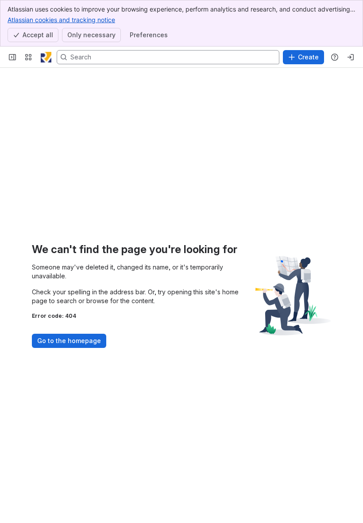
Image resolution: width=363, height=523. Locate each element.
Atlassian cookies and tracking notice (61, 19)
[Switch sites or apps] (28, 57)
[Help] (335, 57)
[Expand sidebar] (12, 57)
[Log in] (351, 57)
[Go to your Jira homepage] (46, 57)
